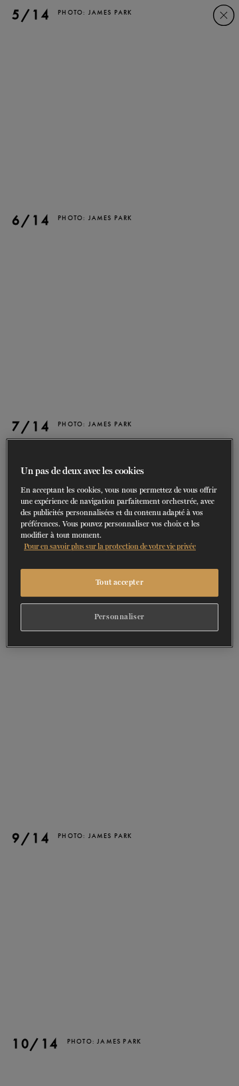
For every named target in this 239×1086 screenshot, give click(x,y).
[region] (119, 543)
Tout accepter (119, 582)
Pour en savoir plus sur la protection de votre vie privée (110, 546)
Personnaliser (119, 616)
